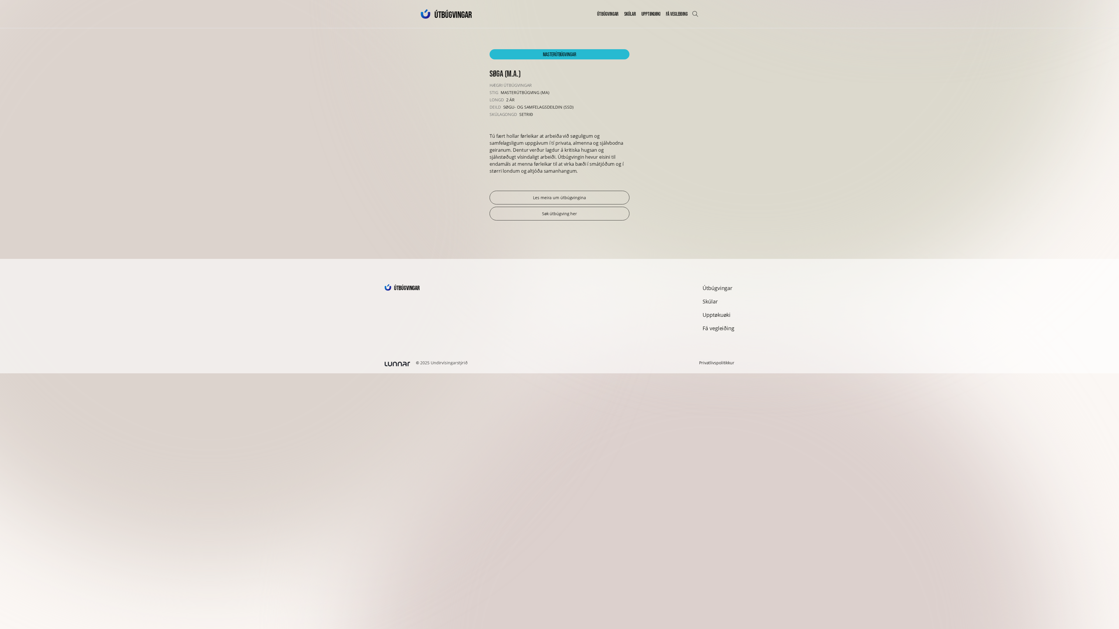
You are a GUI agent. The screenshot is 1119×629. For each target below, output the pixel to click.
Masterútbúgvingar (559, 54)
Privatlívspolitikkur (716, 362)
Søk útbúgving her (559, 213)
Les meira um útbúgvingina (559, 197)
